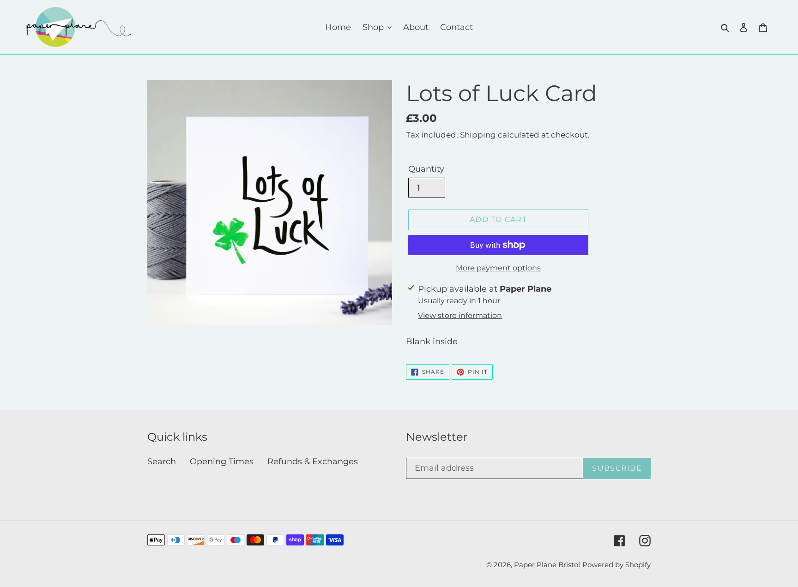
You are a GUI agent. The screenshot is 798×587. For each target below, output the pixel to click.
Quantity (426, 169)
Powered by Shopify (616, 564)
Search (161, 461)
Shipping (478, 134)
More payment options (498, 268)
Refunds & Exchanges (312, 461)
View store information (460, 315)
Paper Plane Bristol (547, 564)
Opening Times (222, 461)
